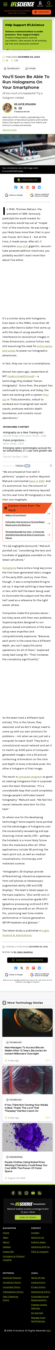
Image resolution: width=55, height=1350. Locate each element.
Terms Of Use (38, 1277)
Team (5, 1237)
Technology (13, 68)
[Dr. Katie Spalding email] (20, 108)
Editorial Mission (12, 1277)
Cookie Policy (38, 1282)
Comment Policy (11, 1287)
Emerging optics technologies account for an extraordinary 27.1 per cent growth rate (27, 449)
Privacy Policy (38, 1287)
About (6, 1242)
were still (22, 246)
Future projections (13, 440)
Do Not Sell (37, 1313)
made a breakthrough (21, 376)
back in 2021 (37, 481)
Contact (35, 1232)
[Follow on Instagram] (26, 1193)
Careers (7, 1246)
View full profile (9, 130)
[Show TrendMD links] (51, 465)
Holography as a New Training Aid (23, 432)
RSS (49, 1330)
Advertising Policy (40, 1291)
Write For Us (37, 1237)
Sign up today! (28, 1217)
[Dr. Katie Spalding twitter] (16, 108)
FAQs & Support (39, 1251)
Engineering (15, 1157)
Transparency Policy (13, 1291)
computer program (30, 776)
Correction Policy (12, 1282)
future (32, 68)
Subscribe (8, 1251)
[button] (49, 3)
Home (6, 1232)
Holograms (9, 568)
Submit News (38, 1242)
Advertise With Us (40, 1246)
